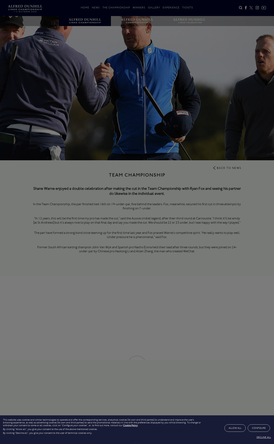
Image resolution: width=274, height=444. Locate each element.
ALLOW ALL (235, 428)
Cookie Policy (130, 425)
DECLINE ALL (264, 437)
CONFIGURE (259, 428)
